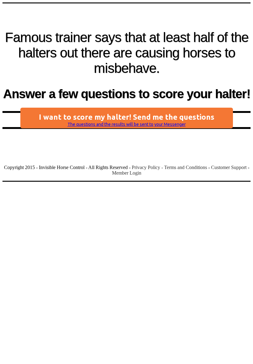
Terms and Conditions (185, 167)
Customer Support (229, 167)
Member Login (126, 173)
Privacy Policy (146, 167)
